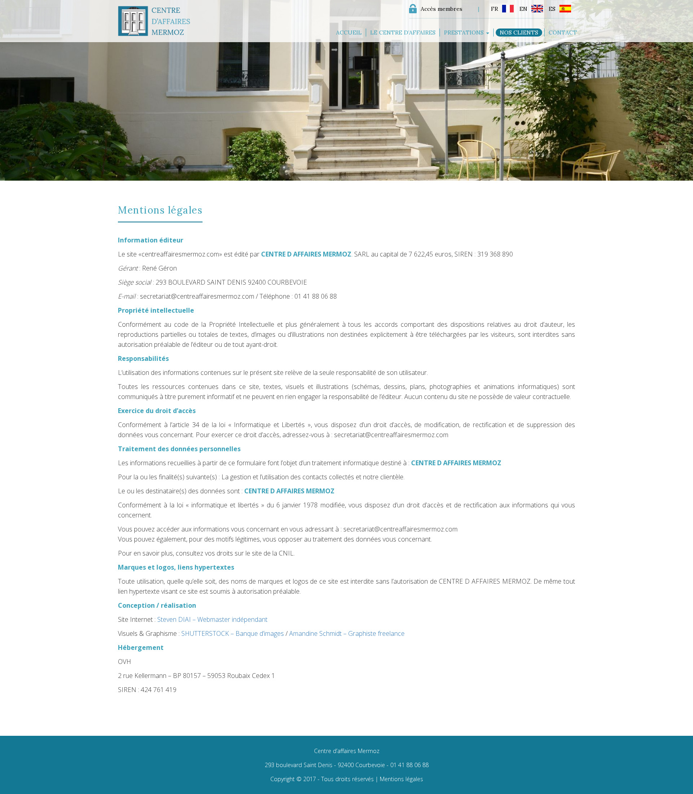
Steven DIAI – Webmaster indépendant (212, 619)
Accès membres (441, 8)
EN (523, 8)
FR (494, 8)
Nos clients (519, 32)
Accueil (349, 32)
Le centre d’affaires (403, 32)
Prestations (464, 32)
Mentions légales (401, 779)
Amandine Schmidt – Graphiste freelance (347, 633)
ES (552, 8)
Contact (563, 32)
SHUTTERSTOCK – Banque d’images (232, 633)
